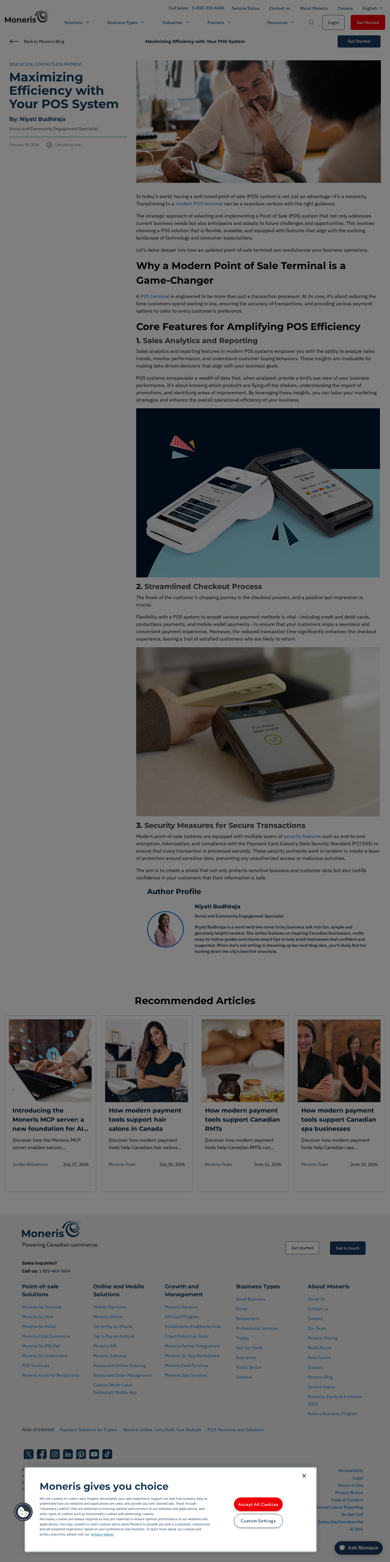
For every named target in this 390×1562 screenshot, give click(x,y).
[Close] (304, 1475)
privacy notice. (102, 1534)
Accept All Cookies (258, 1504)
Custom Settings (258, 1521)
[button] (23, 1512)
